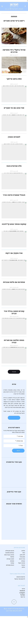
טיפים (23, 567)
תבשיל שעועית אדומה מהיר (14, 195)
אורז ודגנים (22, 559)
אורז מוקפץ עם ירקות (14, 253)
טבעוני (23, 565)
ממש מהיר (22, 557)
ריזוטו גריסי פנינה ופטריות (14, 21)
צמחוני (12, 563)
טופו (23, 553)
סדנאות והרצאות (21, 577)
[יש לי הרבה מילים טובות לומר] (14, 475)
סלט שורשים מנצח (14, 166)
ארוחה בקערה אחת (9, 555)
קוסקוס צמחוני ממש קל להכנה (14, 224)
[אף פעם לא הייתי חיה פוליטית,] (14, 465)
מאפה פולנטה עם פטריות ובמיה (14, 341)
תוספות (12, 561)
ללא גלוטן (22, 555)
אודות (23, 589)
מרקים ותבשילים (9, 551)
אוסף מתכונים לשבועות (11, 513)
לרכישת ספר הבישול (19, 579)
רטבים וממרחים (10, 565)
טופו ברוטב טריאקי (14, 79)
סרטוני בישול (21, 563)
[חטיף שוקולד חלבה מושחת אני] (14, 479)
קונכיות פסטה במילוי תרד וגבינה (14, 312)
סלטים (23, 551)
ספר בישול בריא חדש (10, 533)
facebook (22, 591)
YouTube (22, 595)
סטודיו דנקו (9, 611)
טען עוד (14, 371)
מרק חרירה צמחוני (10, 526)
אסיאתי (12, 557)
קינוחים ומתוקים (9, 553)
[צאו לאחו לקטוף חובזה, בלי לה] (14, 481)
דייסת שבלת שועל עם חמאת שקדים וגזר (10, 520)
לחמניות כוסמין (14, 137)
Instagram (22, 593)
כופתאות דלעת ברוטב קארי (11, 508)
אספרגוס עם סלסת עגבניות (14, 282)
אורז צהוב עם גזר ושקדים (14, 108)
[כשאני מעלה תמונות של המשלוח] (14, 477)
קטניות (23, 561)
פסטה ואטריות (10, 559)
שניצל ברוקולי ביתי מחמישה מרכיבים (14, 51)
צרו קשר (23, 597)
